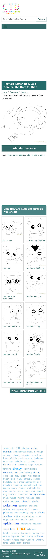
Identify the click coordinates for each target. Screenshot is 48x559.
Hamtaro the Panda (11, 326)
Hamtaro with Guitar (35, 268)
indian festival (30, 485)
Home (4, 92)
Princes (34, 509)
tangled (6, 533)
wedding (30, 540)
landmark (31, 488)
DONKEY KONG (26, 473)
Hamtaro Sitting (33, 326)
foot (29, 476)
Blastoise (26, 455)
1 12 (18, 448)
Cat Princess (20, 461)
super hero (9, 529)
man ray (12, 491)
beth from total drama (23, 452)
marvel (39, 491)
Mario (20, 491)
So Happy (7, 240)
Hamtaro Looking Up (12, 382)
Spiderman (11, 523)
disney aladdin (30, 469)
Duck (5, 476)
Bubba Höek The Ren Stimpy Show (18, 458)
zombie (26, 543)
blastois (16, 455)
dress (36, 472)
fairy (17, 476)
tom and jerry (27, 536)
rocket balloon (28, 516)
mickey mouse (37, 494)
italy (40, 485)
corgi (30, 465)
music (42, 155)
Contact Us (38, 552)
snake (24, 519)
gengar (36, 479)
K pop (14, 488)
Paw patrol (15, 501)
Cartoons (14, 92)
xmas (5, 543)
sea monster (9, 448)
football (36, 476)
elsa (11, 476)
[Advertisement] (24, 54)
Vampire (7, 540)
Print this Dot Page (24, 148)
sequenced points (11, 519)
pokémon (23, 506)
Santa (38, 516)
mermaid (23, 495)
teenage (15, 533)
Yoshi (12, 543)
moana (21, 498)
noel (38, 498)
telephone (25, 533)
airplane (25, 448)
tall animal (31, 529)
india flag (7, 485)
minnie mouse (9, 498)
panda (27, 155)
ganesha (28, 479)
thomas (35, 533)
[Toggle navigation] (5, 26)
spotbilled (37, 524)
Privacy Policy (39, 555)
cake (5, 461)
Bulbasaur (39, 458)
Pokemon (10, 505)
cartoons (11, 155)
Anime (34, 448)
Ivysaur (6, 488)
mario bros (30, 491)
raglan (33, 513)
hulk (16, 482)
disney (17, 468)
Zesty (19, 543)
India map (17, 485)
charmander (10, 464)
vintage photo (18, 540)
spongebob (26, 524)
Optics (6, 501)
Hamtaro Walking (33, 296)
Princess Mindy (21, 513)
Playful (35, 501)
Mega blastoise (10, 495)
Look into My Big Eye (35, 240)
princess (8, 512)
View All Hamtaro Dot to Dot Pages (28, 391)
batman (7, 451)
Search (41, 19)
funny (19, 479)
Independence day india (30, 482)
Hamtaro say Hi (10, 354)
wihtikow (40, 540)
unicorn (39, 536)
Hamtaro (24, 92)
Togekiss (15, 536)
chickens (23, 465)
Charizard (32, 461)
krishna (21, 488)
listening (35, 155)
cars (11, 461)
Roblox (17, 516)
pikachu (26, 501)
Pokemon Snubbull (20, 509)
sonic (31, 519)
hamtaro (19, 155)
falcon (23, 476)
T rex (21, 528)
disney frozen (10, 472)
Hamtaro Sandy (33, 354)
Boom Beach (37, 455)
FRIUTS (13, 479)
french (6, 479)
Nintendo (30, 498)
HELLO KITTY (7, 482)
